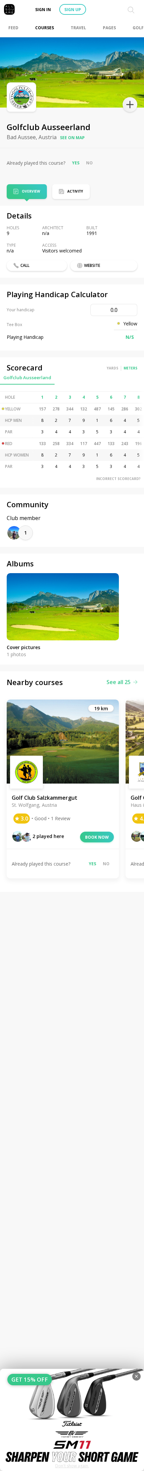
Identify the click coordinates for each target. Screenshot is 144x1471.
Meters (130, 368)
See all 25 (118, 682)
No (89, 163)
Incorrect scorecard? (118, 478)
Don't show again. (72, 1466)
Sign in (43, 9)
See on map (72, 138)
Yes (75, 163)
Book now (97, 837)
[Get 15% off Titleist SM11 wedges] (72, 1420)
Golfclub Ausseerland (27, 377)
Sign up (72, 9)
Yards (112, 368)
